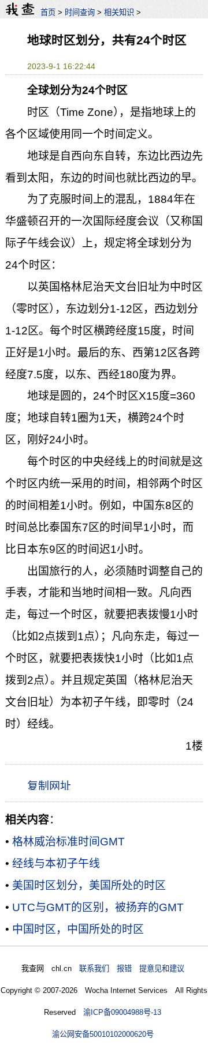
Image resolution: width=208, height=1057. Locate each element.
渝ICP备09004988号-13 (122, 1012)
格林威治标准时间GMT (68, 842)
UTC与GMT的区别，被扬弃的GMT (98, 907)
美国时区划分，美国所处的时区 (89, 885)
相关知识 (119, 12)
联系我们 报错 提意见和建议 (131, 968)
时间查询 (80, 12)
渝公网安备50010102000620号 (103, 1034)
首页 (47, 12)
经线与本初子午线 (56, 863)
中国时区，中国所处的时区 (78, 929)
